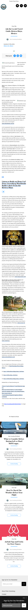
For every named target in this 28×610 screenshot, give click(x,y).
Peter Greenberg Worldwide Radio (12, 404)
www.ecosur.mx (21, 322)
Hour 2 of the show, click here (10, 375)
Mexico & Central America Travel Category (12, 389)
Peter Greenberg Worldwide (14, 436)
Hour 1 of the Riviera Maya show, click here (14, 371)
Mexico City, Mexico (8, 46)
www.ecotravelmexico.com (8, 357)
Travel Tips (14, 26)
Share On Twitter (3, 191)
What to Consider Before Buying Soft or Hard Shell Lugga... (14, 441)
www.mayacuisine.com (20, 276)
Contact (4, 594)
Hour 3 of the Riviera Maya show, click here (14, 378)
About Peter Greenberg (8, 591)
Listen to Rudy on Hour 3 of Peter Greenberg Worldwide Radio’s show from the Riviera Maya (14, 185)
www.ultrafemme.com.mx (8, 123)
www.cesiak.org (5, 340)
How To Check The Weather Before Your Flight (14, 493)
